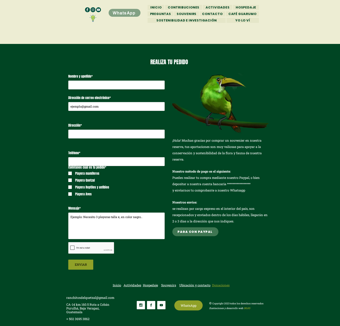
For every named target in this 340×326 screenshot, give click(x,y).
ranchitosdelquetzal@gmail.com (90, 297)
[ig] (93, 9)
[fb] (87, 9)
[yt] (98, 9)
